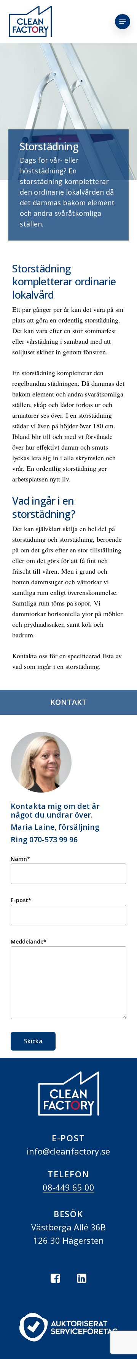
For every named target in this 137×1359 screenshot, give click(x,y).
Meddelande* (28, 941)
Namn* (20, 858)
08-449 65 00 (68, 1187)
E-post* (21, 900)
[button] (122, 21)
